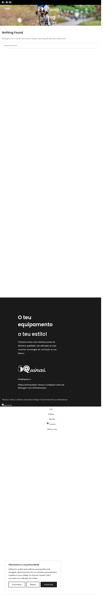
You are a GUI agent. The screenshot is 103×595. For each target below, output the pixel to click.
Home (47, 22)
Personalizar (17, 584)
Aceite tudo (48, 584)
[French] (7, 2)
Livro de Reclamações (37, 388)
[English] (4, 2)
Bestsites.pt (62, 399)
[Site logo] (50, 8)
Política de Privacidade (27, 385)
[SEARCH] (96, 45)
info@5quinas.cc (24, 379)
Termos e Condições (46, 385)
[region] (32, 575)
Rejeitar (33, 584)
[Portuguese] (11, 2)
